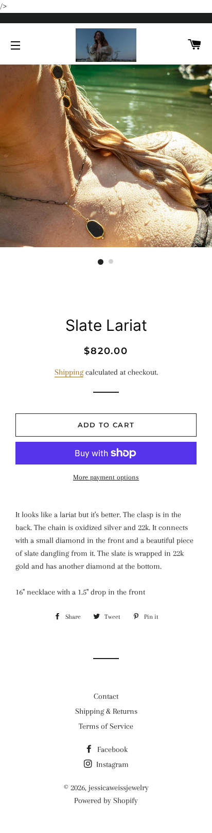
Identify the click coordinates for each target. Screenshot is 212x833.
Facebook (111, 749)
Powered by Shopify (106, 800)
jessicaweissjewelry (119, 787)
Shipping (69, 372)
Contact (106, 696)
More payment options (106, 477)
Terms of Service (106, 726)
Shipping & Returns (106, 711)
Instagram (111, 764)
